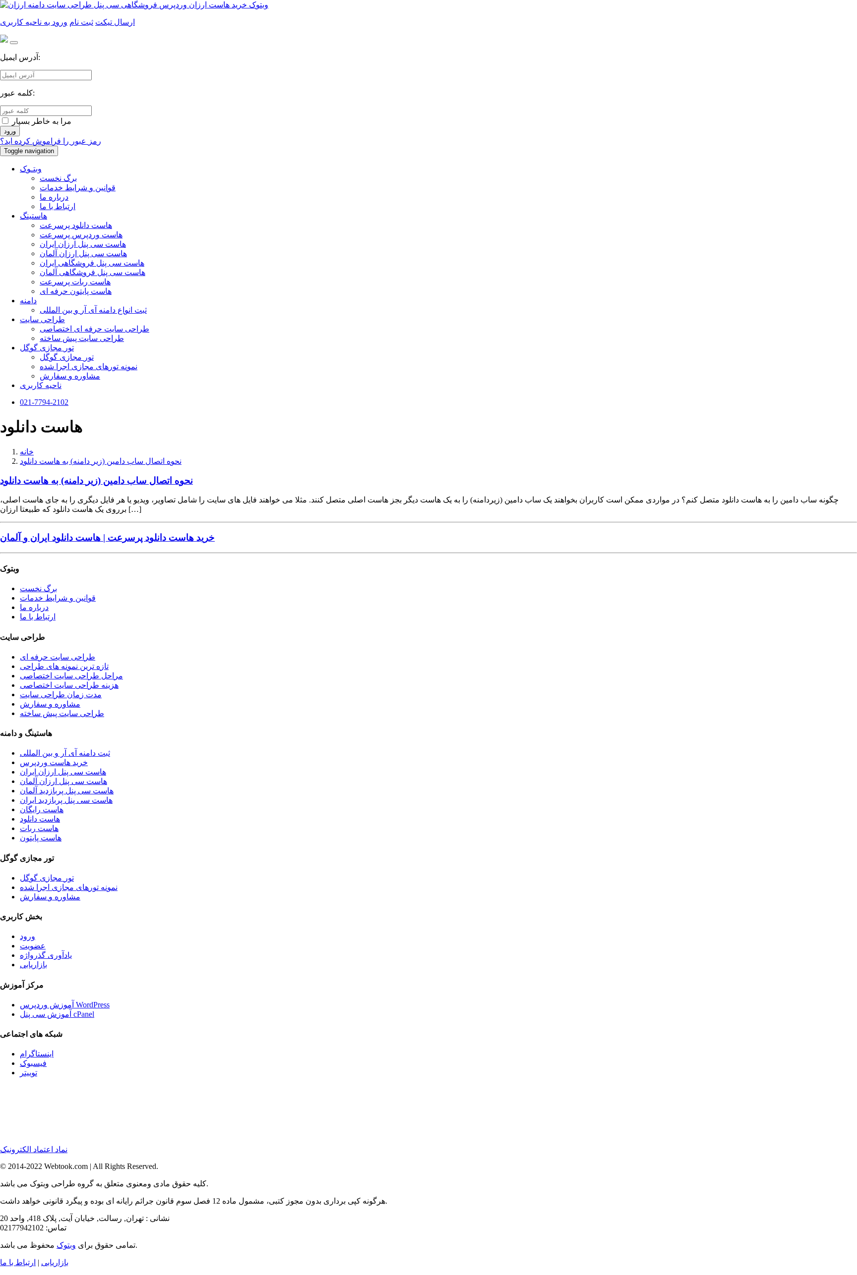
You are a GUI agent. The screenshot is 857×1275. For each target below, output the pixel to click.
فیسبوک (33, 1063)
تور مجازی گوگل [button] (47, 347)
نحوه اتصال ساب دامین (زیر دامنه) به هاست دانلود (101, 461)
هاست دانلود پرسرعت (76, 225)
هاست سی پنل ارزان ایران (83, 244)
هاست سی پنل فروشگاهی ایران (92, 263)
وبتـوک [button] (31, 169)
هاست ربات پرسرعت (75, 281)
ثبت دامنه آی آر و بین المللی (65, 753)
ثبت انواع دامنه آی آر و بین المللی (93, 310)
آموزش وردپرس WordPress (65, 1004)
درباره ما (54, 197)
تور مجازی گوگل (67, 357)
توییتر (28, 1072)
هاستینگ (33, 216)
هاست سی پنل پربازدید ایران (66, 800)
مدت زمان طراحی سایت (61, 694)
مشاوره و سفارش (70, 376)
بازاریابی (33, 964)
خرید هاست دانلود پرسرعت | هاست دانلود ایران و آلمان (107, 537)
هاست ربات (39, 828)
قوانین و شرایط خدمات (78, 187)
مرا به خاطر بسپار (40, 121)
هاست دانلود (40, 819)
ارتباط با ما (57, 206)
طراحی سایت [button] (42, 319)
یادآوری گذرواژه (46, 955)
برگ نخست (58, 178)
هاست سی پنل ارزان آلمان (83, 253)
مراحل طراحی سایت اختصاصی (71, 675)
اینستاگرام (37, 1054)
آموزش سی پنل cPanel (57, 1014)
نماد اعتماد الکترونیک (33, 1149)
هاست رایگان (41, 809)
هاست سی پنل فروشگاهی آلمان (92, 272)
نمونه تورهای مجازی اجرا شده (88, 366)
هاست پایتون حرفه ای (76, 291)
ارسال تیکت (115, 22)
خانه (27, 451)
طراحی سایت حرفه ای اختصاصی (94, 329)
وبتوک (66, 1245)
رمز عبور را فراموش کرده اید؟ (50, 141)
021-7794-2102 (44, 402)
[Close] (14, 42)
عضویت (33, 946)
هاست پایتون (40, 837)
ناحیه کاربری (40, 385)
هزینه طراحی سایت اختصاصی (69, 685)
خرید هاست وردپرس (54, 762)
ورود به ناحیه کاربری (33, 22)
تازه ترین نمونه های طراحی (64, 666)
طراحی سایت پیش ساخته (82, 338)
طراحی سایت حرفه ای (57, 657)
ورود (10, 131)
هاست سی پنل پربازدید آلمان (67, 790)
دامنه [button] (28, 300)
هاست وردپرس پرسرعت (81, 234)
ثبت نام (81, 22)
